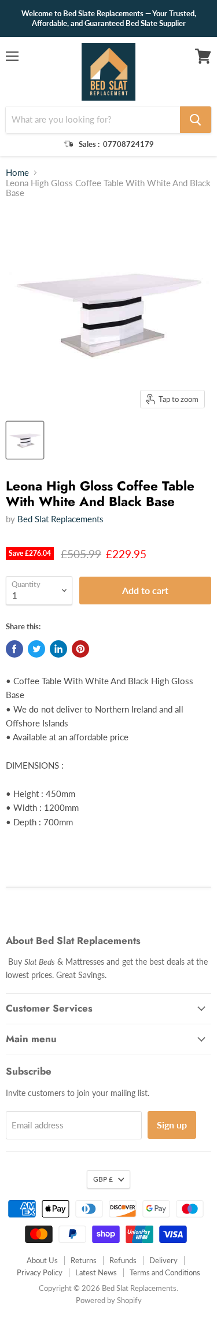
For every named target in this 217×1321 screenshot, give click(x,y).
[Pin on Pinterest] (80, 649)
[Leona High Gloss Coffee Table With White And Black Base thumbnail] (24, 440)
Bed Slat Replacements (60, 519)
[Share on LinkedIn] (58, 649)
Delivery (163, 1260)
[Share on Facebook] (14, 649)
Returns (84, 1260)
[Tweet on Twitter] (36, 649)
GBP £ (103, 1179)
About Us (42, 1260)
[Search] (195, 119)
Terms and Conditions (165, 1272)
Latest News (96, 1272)
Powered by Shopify (109, 1300)
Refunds (123, 1260)
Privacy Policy (39, 1272)
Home (17, 173)
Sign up (172, 1124)
